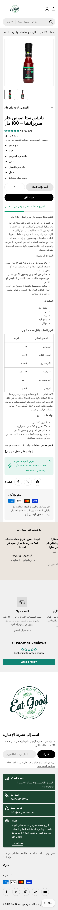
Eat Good (16, 904)
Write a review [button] (29, 661)
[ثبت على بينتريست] (37, 482)
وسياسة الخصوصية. (46, 766)
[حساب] (47, 9)
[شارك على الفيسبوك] (18, 482)
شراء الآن (29, 197)
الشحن (18, 140)
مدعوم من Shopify (31, 904)
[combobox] (29, 22)
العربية (6, 875)
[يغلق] (50, 460)
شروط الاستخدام (15, 762)
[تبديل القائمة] (4, 9)
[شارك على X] (28, 482)
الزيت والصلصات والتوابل (23, 32)
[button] (12, 130)
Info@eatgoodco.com (22, 812)
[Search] (51, 22)
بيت (4, 32)
